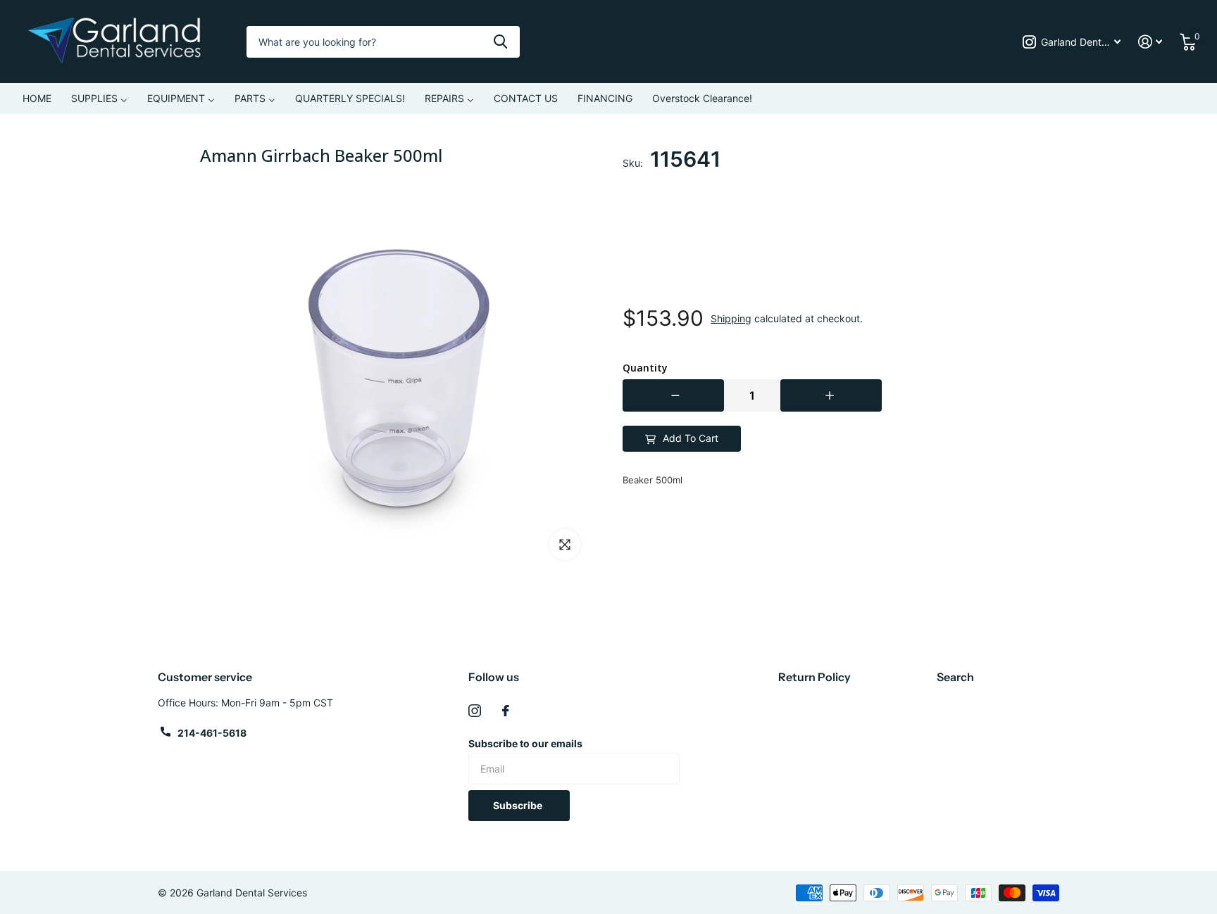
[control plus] (831, 395)
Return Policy (814, 677)
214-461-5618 (211, 733)
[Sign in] (1150, 42)
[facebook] (505, 710)
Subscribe (518, 805)
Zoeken (500, 42)
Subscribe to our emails (525, 743)
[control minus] (673, 395)
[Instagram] (474, 710)
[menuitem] (37, 98)
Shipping (731, 318)
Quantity (645, 368)
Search (955, 677)
